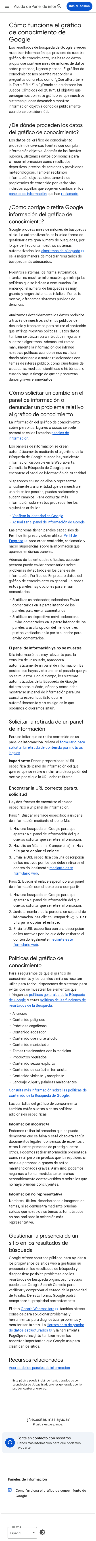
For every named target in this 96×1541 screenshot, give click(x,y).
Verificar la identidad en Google (38, 516)
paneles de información (28, 194)
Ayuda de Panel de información (38, 6)
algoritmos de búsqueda (60, 251)
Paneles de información (27, 1479)
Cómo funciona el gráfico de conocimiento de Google (51, 1493)
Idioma (16, 1527)
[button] (7, 6)
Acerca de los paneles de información (39, 1368)
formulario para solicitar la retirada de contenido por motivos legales (47, 747)
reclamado (70, 194)
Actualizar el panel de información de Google (49, 522)
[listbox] (22, 1533)
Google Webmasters (37, 1309)
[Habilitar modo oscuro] (42, 1532)
